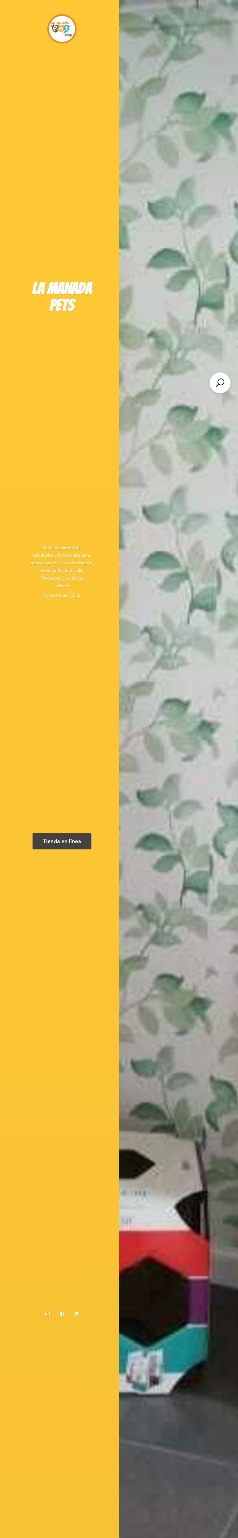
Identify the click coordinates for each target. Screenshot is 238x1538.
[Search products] (220, 382)
